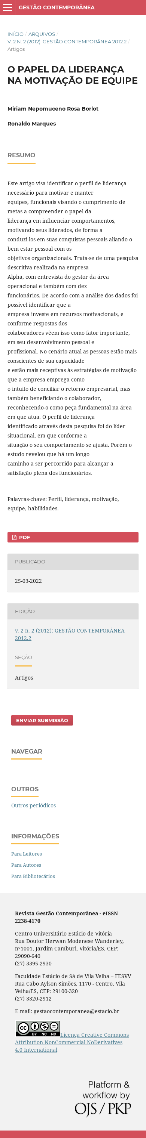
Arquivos (41, 34)
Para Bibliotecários (33, 876)
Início (15, 34)
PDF (24, 537)
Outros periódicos (33, 805)
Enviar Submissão (42, 720)
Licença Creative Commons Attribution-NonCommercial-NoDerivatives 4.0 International (72, 1042)
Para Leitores (26, 853)
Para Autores (26, 865)
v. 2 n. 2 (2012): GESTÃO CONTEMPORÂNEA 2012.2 (67, 41)
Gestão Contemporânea (57, 7)
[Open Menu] (7, 7)
